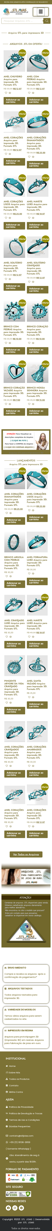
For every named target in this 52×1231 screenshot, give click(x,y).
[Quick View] (9, 93)
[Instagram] (14, 1208)
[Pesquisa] (47, 21)
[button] (40, 12)
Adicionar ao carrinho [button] (13, 100)
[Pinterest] (21, 1208)
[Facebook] (8, 1208)
